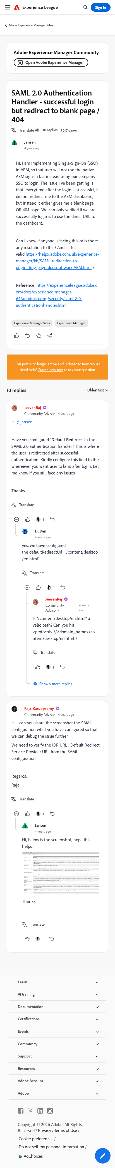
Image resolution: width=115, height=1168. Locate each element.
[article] (57, 464)
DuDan (40, 531)
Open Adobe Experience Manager (54, 62)
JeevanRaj (32, 407)
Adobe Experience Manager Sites (30, 25)
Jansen (30, 142)
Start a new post (50, 369)
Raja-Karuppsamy (39, 708)
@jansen (25, 422)
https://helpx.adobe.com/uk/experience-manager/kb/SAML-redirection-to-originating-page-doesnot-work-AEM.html (57, 260)
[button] (29, 130)
